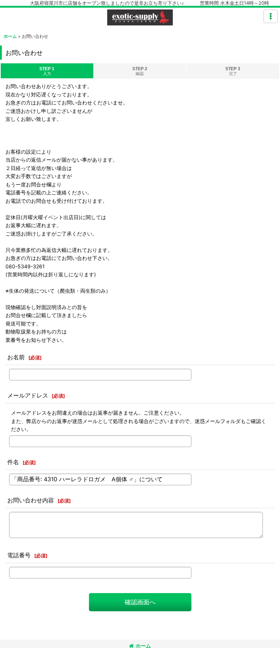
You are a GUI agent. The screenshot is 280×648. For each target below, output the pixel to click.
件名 (13, 462)
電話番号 (19, 555)
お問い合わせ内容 (30, 500)
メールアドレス (27, 395)
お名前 (16, 357)
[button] (270, 16)
